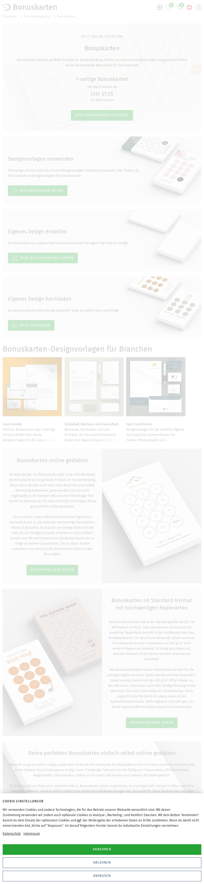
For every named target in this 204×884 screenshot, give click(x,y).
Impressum (31, 833)
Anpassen (102, 876)
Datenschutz (12, 833)
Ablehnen (102, 862)
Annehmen (102, 849)
